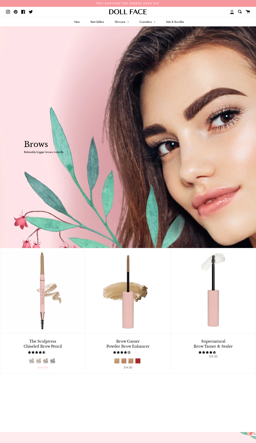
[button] (37, 352)
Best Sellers (97, 22)
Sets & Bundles (175, 22)
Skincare (120, 22)
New (77, 22)
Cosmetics (146, 22)
